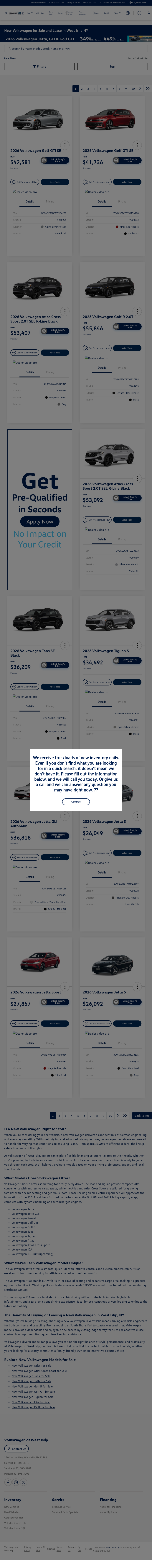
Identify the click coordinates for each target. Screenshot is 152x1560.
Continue (76, 801)
